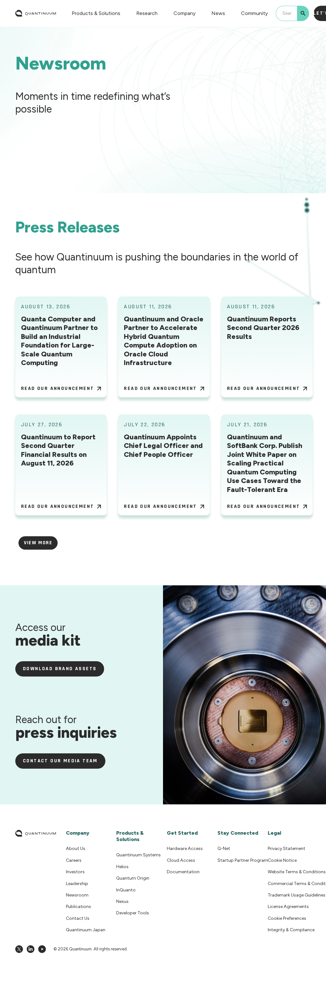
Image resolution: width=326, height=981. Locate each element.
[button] (96, 13)
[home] (35, 13)
